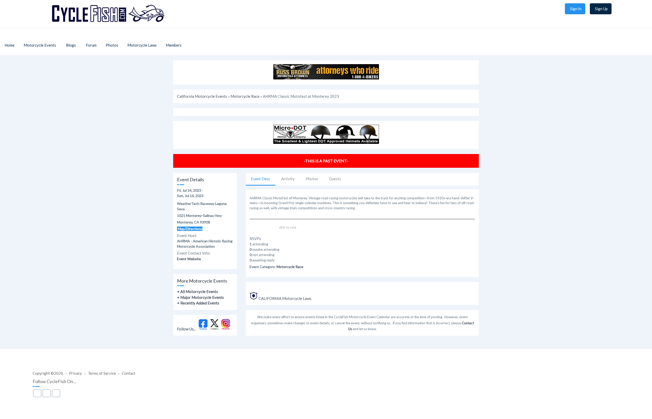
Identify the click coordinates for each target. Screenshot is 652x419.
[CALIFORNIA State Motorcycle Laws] (254, 298)
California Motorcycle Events (202, 96)
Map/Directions (189, 229)
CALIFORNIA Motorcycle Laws (285, 298)
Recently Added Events (199, 303)
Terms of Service (102, 373)
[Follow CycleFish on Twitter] (215, 328)
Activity (288, 178)
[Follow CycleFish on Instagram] (226, 328)
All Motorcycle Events (199, 291)
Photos (312, 178)
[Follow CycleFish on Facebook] (203, 328)
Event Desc (260, 178)
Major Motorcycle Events (202, 297)
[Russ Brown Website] (326, 78)
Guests (335, 178)
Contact (128, 373)
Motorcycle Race (245, 96)
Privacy (75, 373)
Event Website (189, 259)
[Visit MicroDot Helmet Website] (326, 142)
